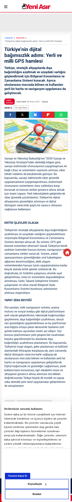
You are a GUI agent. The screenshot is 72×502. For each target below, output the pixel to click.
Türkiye (43, 197)
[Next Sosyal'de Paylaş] (35, 115)
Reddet (37, 494)
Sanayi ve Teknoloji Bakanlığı (22, 158)
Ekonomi (20, 37)
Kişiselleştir (35, 483)
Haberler (9, 37)
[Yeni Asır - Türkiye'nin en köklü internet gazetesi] (36, 6)
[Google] (21, 108)
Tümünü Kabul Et (17, 476)
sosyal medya (26, 311)
